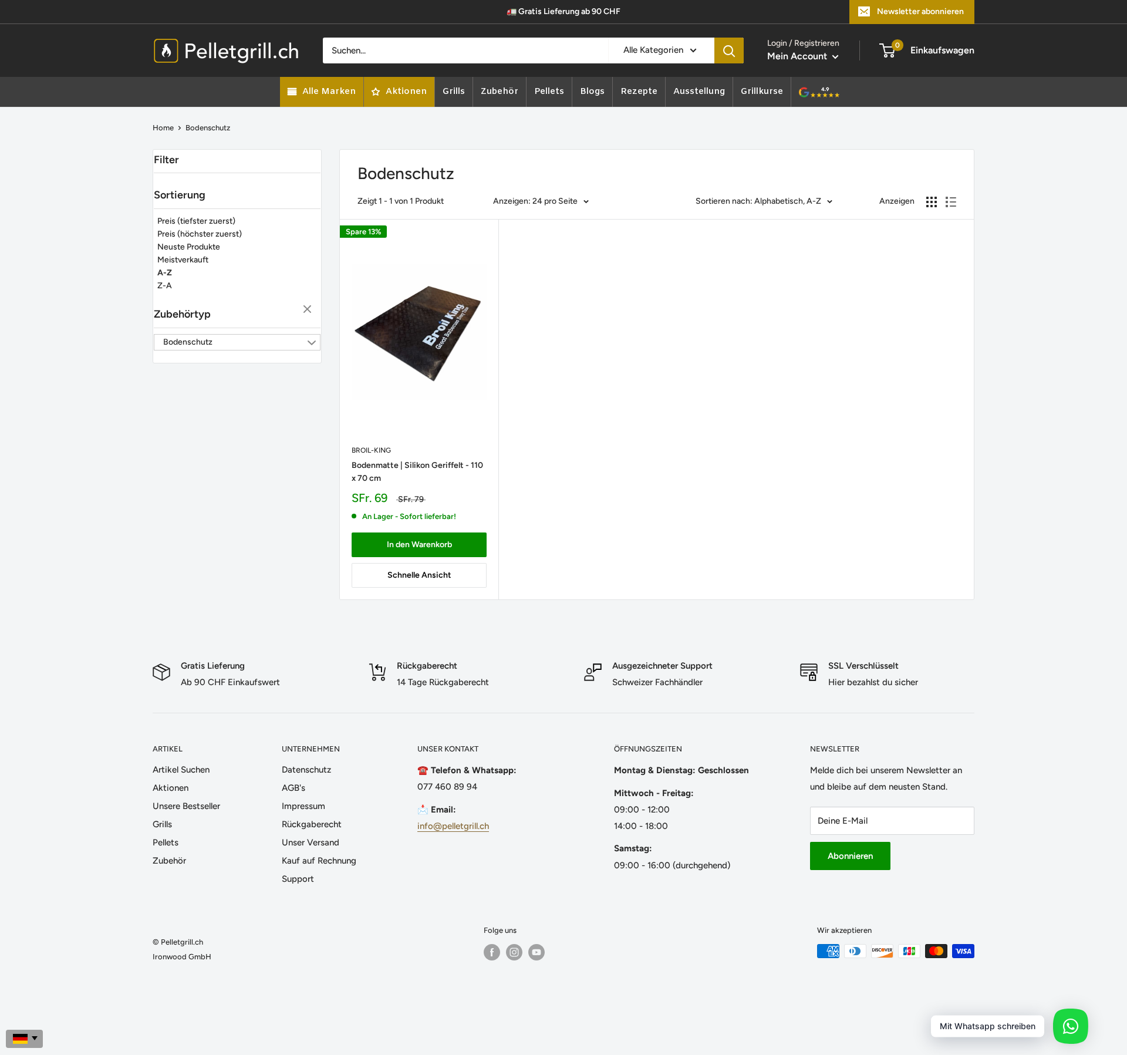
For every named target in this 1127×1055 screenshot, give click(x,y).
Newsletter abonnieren (920, 11)
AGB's (293, 788)
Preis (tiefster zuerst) (196, 221)
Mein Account (798, 56)
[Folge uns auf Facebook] (492, 952)
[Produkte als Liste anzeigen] (951, 202)
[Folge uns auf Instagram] (514, 952)
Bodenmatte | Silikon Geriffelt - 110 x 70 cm (417, 471)
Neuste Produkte (188, 247)
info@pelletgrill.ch (453, 826)
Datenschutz (306, 769)
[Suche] (729, 50)
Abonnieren (850, 856)
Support (298, 879)
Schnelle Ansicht (419, 575)
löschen (309, 310)
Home (163, 127)
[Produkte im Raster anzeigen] (931, 202)
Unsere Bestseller (186, 806)
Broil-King (371, 450)
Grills (162, 824)
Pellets (165, 842)
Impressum (303, 806)
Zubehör (169, 860)
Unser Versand (310, 842)
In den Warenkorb (419, 545)
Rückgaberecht (312, 824)
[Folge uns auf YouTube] (536, 952)
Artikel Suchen (181, 769)
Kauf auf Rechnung (319, 860)
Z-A (164, 286)
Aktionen (170, 788)
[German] (24, 1039)
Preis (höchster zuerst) (199, 234)
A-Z (164, 273)
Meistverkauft (182, 260)
